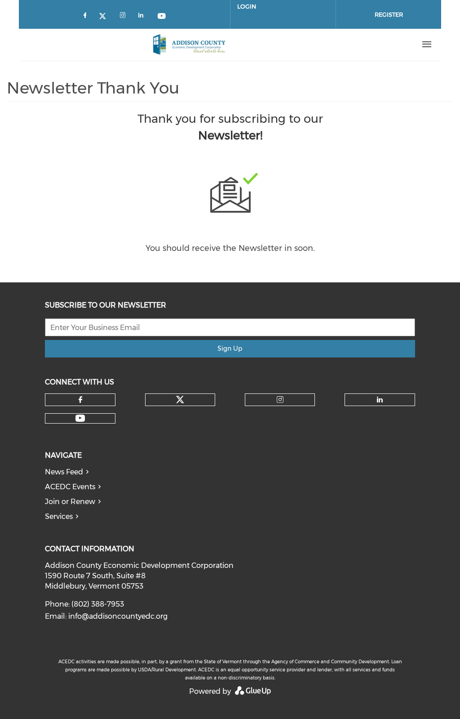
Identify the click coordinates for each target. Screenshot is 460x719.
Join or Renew (70, 501)
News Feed (64, 472)
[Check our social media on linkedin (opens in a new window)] (143, 17)
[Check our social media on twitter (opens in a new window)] (105, 17)
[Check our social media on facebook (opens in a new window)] (86, 17)
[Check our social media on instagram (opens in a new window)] (124, 17)
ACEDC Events (70, 486)
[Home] (189, 44)
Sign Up (229, 348)
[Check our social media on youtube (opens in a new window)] (162, 17)
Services (59, 516)
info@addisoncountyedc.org (118, 616)
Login (246, 6)
